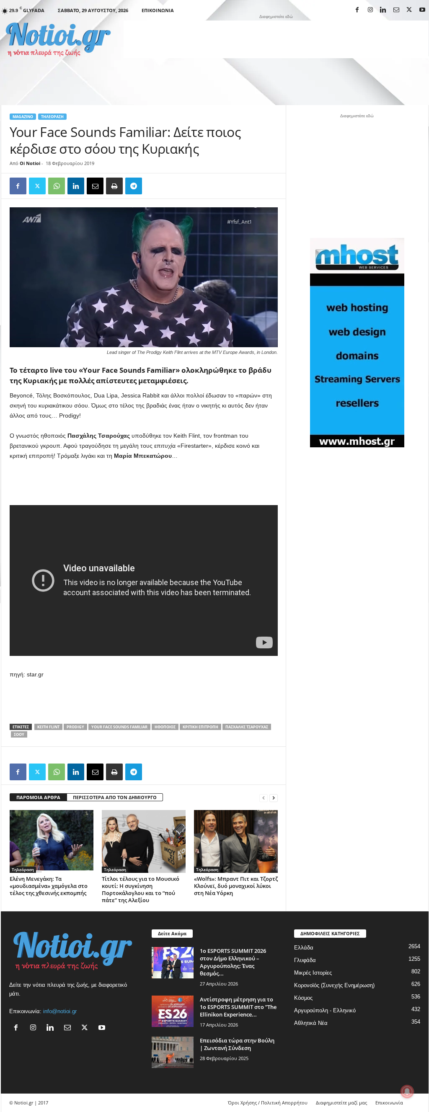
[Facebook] (357, 10)
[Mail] (396, 10)
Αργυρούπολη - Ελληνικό (325, 1010)
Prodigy (75, 727)
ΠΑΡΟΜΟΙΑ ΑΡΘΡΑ (38, 797)
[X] (409, 10)
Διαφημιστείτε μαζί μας (341, 1102)
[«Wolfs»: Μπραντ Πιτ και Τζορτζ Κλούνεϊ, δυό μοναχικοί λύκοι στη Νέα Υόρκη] (236, 841)
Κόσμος (303, 998)
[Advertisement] (276, 39)
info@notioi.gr (60, 1011)
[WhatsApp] (56, 186)
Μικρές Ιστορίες (313, 973)
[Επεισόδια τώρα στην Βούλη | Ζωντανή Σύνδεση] (173, 1052)
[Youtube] (422, 10)
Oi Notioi (30, 163)
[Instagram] (370, 10)
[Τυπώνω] (114, 186)
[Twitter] (37, 186)
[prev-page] (263, 797)
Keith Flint (48, 727)
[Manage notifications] (407, 1091)
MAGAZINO (23, 116)
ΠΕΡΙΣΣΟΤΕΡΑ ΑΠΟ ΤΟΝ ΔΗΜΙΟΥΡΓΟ (115, 797)
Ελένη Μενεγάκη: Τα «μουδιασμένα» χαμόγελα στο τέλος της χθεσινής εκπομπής (49, 886)
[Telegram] (133, 186)
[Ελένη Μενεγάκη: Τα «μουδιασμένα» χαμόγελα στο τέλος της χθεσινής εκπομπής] (51, 841)
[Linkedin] (383, 10)
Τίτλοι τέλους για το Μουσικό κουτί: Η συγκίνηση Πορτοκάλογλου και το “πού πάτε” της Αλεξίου (140, 889)
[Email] (95, 186)
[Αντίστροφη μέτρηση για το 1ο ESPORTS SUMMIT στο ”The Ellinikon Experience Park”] (173, 1011)
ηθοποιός (165, 727)
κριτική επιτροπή (200, 727)
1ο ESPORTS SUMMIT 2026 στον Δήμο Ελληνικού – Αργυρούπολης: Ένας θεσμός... (233, 962)
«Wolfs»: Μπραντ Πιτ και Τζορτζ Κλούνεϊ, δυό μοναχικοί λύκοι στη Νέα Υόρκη (236, 886)
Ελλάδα (303, 947)
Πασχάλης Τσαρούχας (246, 727)
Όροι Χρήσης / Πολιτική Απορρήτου (268, 1102)
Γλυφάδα (305, 960)
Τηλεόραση (52, 116)
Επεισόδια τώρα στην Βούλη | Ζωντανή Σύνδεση (237, 1044)
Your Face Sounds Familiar (119, 727)
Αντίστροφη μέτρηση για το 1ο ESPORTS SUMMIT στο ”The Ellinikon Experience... (238, 1007)
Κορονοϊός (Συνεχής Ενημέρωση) (334, 985)
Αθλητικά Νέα (311, 1023)
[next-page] (273, 797)
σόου (19, 734)
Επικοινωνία (158, 10)
